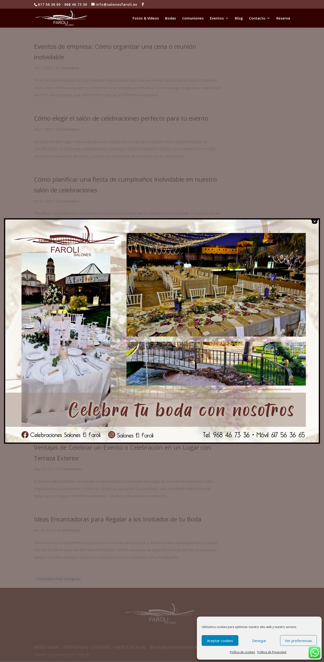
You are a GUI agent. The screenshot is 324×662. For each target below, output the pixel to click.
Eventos (217, 18)
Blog (239, 18)
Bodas (170, 18)
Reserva (283, 18)
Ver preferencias (298, 640)
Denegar (259, 640)
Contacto (257, 18)
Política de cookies (242, 652)
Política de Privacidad (271, 652)
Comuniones (193, 18)
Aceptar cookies (220, 640)
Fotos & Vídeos (146, 18)
